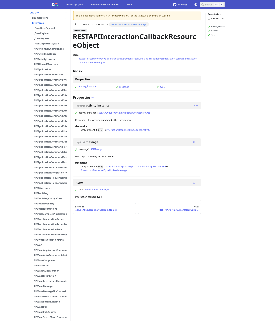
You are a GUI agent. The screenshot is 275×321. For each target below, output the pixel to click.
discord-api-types (74, 4)
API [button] (128, 4)
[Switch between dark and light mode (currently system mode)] (196, 4)
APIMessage (97, 149)
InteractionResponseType (97, 189)
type (162, 86)
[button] (49, 12)
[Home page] (75, 24)
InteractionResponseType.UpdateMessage (104, 170)
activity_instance (87, 86)
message (124, 86)
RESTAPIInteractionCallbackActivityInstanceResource (124, 112)
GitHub (181, 4)
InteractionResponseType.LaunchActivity (128, 129)
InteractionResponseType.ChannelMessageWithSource (136, 166)
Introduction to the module (104, 4)
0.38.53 (166, 15)
